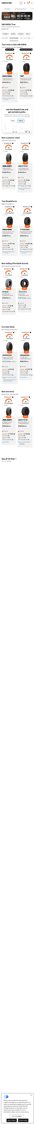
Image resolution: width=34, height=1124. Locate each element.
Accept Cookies (23, 1120)
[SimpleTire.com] (8, 3)
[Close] (31, 1095)
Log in (12, 120)
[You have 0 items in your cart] (28, 3)
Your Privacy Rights (17, 1116)
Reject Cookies (11, 1120)
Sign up (21, 120)
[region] (17, 1108)
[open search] (21, 3)
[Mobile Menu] (31, 3)
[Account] (24, 3)
